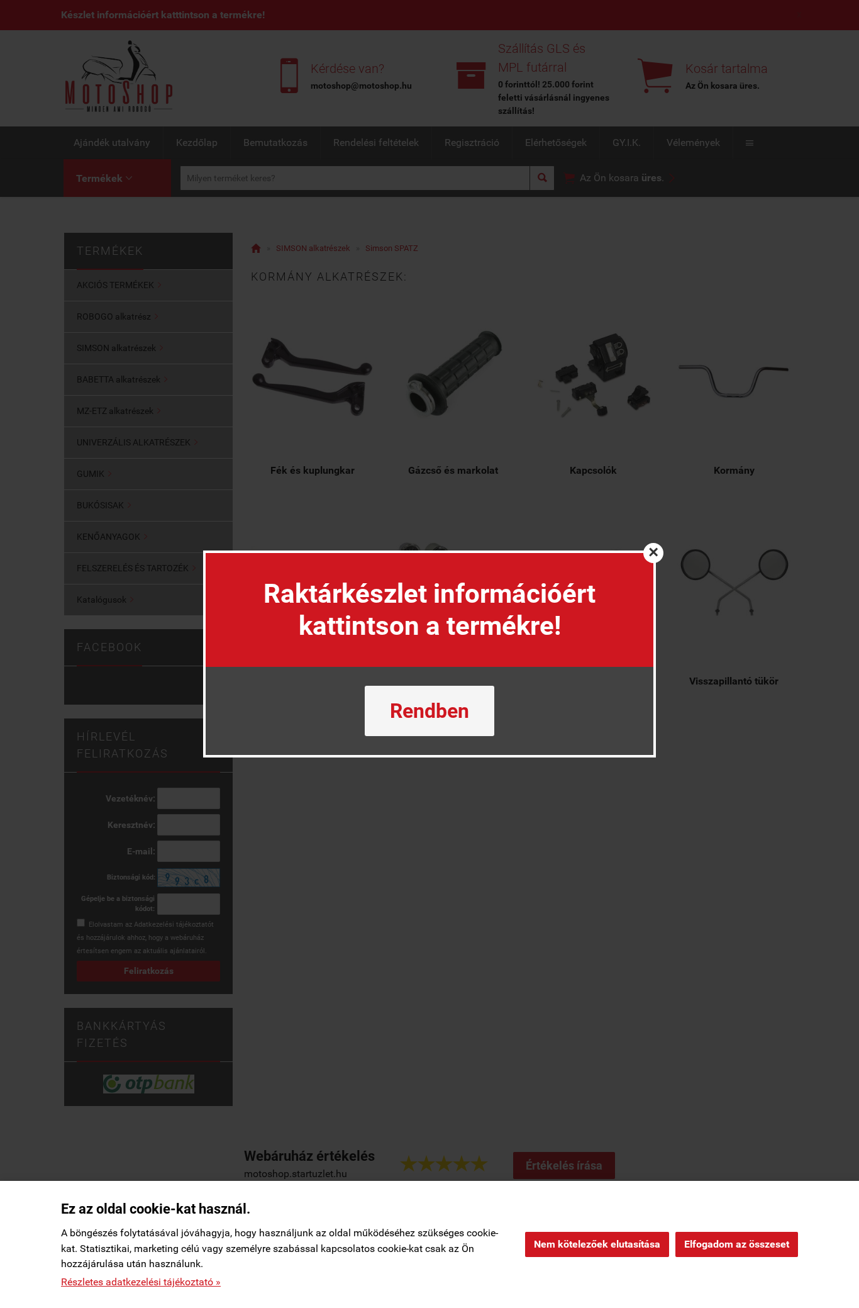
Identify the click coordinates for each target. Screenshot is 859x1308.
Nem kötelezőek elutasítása (597, 1244)
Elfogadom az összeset (736, 1244)
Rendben (429, 711)
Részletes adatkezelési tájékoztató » (141, 1282)
